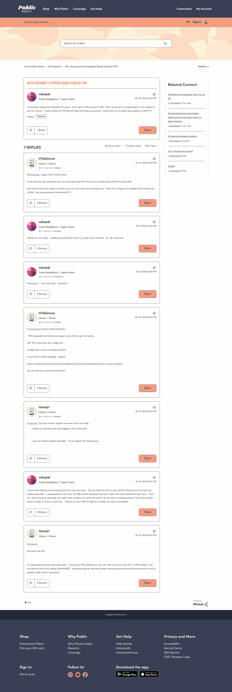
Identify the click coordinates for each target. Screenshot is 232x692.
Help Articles (124, 643)
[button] (31, 130)
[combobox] (116, 43)
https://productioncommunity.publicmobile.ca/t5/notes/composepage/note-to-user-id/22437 (74, 364)
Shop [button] (24, 636)
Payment (41, 116)
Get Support (55, 66)
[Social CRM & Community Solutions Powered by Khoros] (200, 603)
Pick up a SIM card (32, 648)
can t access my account (180, 151)
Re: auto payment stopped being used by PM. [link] (91, 66)
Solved (171, 166)
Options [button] (202, 67)
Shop (46, 9)
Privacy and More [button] (179, 636)
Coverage (79, 9)
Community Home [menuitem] (36, 22)
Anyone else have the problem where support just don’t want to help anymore (184, 118)
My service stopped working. (182, 136)
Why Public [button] (77, 636)
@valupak (34, 175)
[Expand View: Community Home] (50, 22)
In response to (51, 168)
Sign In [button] (26, 667)
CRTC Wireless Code (177, 657)
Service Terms (173, 648)
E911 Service (171, 652)
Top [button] (29, 603)
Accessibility (171, 643)
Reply (147, 130)
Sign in (197, 22)
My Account (203, 9)
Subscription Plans (31, 643)
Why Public (61, 9)
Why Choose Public (80, 643)
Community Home (34, 66)
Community (184, 9)
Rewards (73, 648)
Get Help (96, 9)
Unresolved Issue (127, 652)
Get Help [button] (124, 636)
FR (187, 22)
